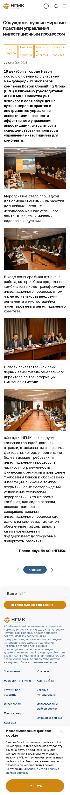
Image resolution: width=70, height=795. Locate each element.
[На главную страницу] (15, 6)
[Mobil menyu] (64, 6)
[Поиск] (56, 6)
